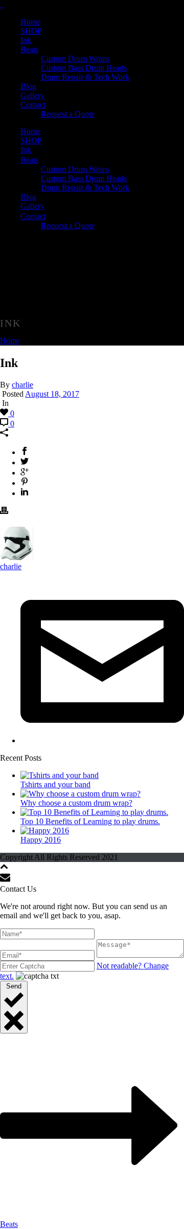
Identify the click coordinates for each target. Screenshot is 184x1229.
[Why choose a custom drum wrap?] (80, 793)
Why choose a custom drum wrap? (76, 803)
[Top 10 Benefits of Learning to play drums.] (94, 812)
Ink (25, 40)
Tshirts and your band (55, 784)
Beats (29, 49)
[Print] (4, 511)
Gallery (32, 95)
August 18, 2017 (52, 394)
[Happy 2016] (44, 830)
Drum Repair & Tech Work (85, 77)
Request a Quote (68, 114)
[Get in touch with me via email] (102, 740)
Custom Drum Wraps (75, 58)
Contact (32, 104)
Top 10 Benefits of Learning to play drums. (90, 821)
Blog (28, 86)
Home (30, 21)
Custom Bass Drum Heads (84, 67)
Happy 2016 (40, 839)
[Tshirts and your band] (59, 775)
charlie (22, 384)
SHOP (31, 31)
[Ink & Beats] (2, 4)
